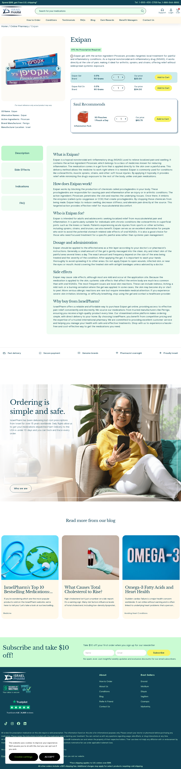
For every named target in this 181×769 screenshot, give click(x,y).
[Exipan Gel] (33, 68)
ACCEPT (50, 757)
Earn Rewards (107, 20)
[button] (8, 69)
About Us (103, 686)
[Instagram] (12, 723)
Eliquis (144, 691)
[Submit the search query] (142, 10)
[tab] (22, 153)
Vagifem (144, 696)
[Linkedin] (25, 723)
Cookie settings (23, 757)
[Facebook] (18, 723)
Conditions (51, 20)
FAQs (82, 20)
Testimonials (68, 20)
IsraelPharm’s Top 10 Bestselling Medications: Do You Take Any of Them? (27, 589)
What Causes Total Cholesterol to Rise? (83, 589)
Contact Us (148, 20)
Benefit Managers (128, 20)
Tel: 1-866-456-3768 (146, 2)
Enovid (144, 681)
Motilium (145, 686)
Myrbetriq (145, 707)
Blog (93, 20)
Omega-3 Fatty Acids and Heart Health (149, 589)
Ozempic (145, 701)
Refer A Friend (106, 701)
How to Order (33, 20)
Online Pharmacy (19, 26)
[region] (34, 750)
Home (4, 26)
